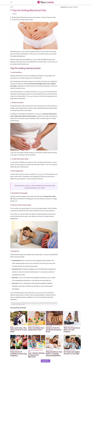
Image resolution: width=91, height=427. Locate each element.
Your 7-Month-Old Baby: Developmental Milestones (36, 355)
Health (11, 6)
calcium (40, 91)
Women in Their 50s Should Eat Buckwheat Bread (53, 329)
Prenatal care (14, 350)
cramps (48, 277)
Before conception (69, 326)
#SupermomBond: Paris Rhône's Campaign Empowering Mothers (54, 353)
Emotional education (69, 350)
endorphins (38, 114)
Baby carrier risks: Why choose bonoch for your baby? (18, 329)
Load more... (45, 361)
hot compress (40, 174)
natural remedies (39, 292)
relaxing (34, 208)
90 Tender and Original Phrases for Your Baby (72, 353)
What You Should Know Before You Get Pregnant (72, 329)
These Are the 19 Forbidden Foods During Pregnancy (18, 353)
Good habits (49, 326)
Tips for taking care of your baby (35, 351)
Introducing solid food (34, 326)
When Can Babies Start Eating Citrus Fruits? (36, 329)
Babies (11, 326)
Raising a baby (49, 350)
